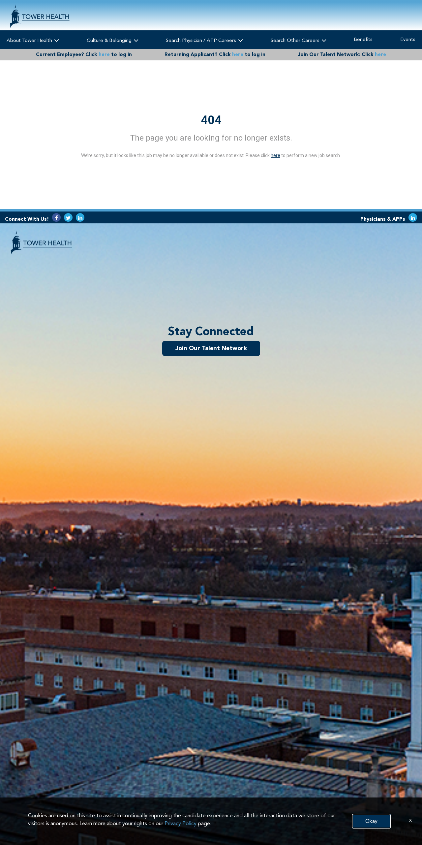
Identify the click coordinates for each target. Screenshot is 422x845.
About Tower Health (30, 40)
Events (407, 39)
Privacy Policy (180, 823)
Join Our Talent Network (211, 348)
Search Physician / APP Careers (201, 40)
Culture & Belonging (110, 40)
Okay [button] (371, 821)
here (104, 54)
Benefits (363, 39)
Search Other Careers (296, 40)
